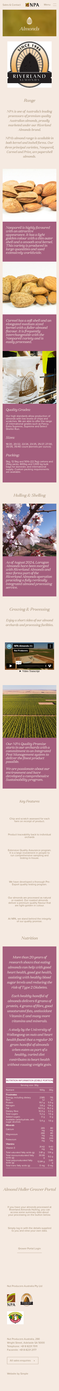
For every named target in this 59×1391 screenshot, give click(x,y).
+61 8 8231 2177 (27, 1349)
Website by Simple (17, 1373)
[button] (29, 1249)
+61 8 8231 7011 (28, 1346)
